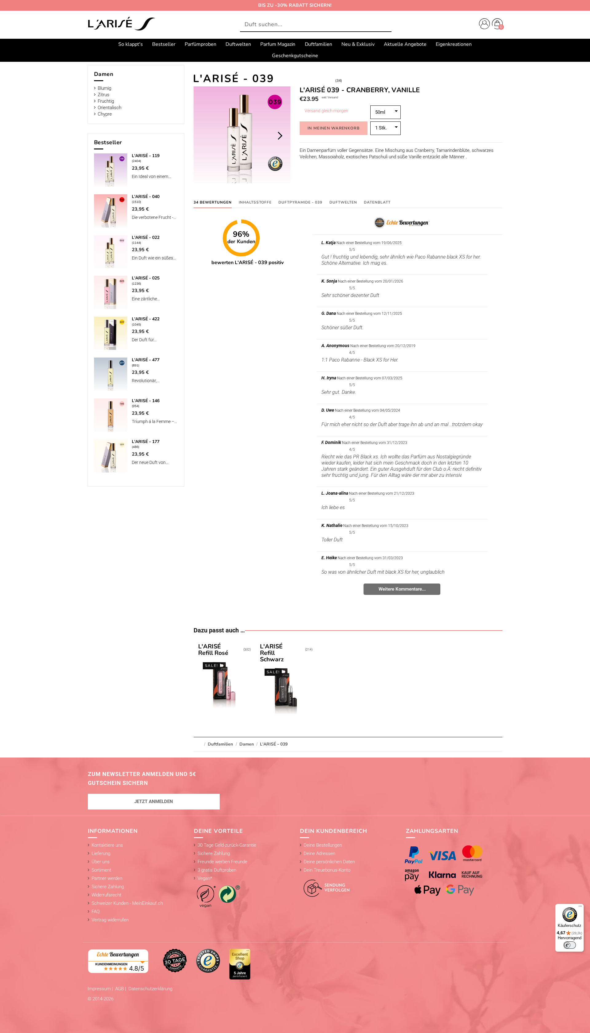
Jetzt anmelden (153, 801)
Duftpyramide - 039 (300, 202)
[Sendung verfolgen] (325, 885)
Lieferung (101, 853)
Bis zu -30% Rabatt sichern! (295, 5)
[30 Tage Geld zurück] (175, 960)
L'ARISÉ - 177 (145, 441)
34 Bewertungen (213, 202)
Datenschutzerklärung (150, 988)
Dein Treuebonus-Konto (327, 870)
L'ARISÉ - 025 (145, 278)
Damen (104, 74)
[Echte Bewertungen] (118, 961)
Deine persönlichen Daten (329, 862)
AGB (120, 988)
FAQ (96, 911)
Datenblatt (377, 202)
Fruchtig (106, 101)
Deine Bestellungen (323, 845)
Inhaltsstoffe (255, 202)
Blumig (104, 88)
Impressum (100, 988)
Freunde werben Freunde (222, 862)
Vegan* (205, 878)
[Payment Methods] (449, 870)
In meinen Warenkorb (334, 128)
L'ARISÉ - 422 (145, 319)
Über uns (101, 862)
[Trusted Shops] (208, 960)
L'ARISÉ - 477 (145, 360)
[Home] (121, 24)
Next (280, 136)
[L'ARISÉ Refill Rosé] (224, 677)
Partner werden (107, 878)
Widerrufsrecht (106, 895)
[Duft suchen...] (385, 24)
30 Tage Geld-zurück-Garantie (227, 845)
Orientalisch (109, 107)
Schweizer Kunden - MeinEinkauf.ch (127, 903)
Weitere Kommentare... (402, 589)
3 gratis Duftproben (217, 870)
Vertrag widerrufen (110, 920)
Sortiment (101, 870)
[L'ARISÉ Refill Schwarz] (286, 680)
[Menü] (580, 907)
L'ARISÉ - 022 (145, 237)
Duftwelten (343, 202)
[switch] (570, 945)
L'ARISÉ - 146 (145, 400)
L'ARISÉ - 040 (145, 196)
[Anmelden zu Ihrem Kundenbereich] (483, 24)
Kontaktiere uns (107, 845)
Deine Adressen (319, 853)
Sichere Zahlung (108, 886)
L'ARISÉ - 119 (145, 155)
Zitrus (103, 94)
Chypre (105, 114)
